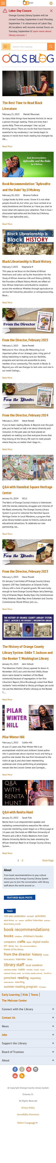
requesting (35, 978)
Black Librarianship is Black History (26, 261)
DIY (5, 946)
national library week (12, 973)
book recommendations (26, 929)
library (29, 959)
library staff (14, 964)
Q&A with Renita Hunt (17, 812)
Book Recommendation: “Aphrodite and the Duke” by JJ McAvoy (26, 186)
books (8, 935)
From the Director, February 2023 (25, 571)
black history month (12, 924)
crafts (21, 941)
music (36, 969)
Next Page (48, 860)
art (16, 920)
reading (23, 977)
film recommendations (28, 946)
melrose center (10, 969)
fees (17, 946)
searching (19, 982)
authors (47, 920)
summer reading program (20, 986)
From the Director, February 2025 (25, 340)
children (18, 936)
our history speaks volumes (32, 973)
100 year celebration (15, 916)
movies (29, 969)
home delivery (9, 959)
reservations (9, 982)
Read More (7, 146)
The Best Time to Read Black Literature (22, 105)
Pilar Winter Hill (13, 737)
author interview (34, 920)
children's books (33, 936)
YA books (42, 987)
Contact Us (8, 1017)
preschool (10, 978)
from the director (17, 954)
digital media (41, 942)
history (37, 954)
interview (21, 959)
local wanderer (34, 965)
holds (46, 954)
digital (29, 942)
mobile (21, 969)
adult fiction (9, 920)
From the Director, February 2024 (25, 415)
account (30, 916)
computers (10, 942)
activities (40, 916)
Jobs (4, 1035)
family (11, 946)
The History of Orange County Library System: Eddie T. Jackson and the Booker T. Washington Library (27, 652)
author (21, 920)
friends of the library (13, 949)
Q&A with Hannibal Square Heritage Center (27, 489)
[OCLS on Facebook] (15, 1069)
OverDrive (47, 973)
